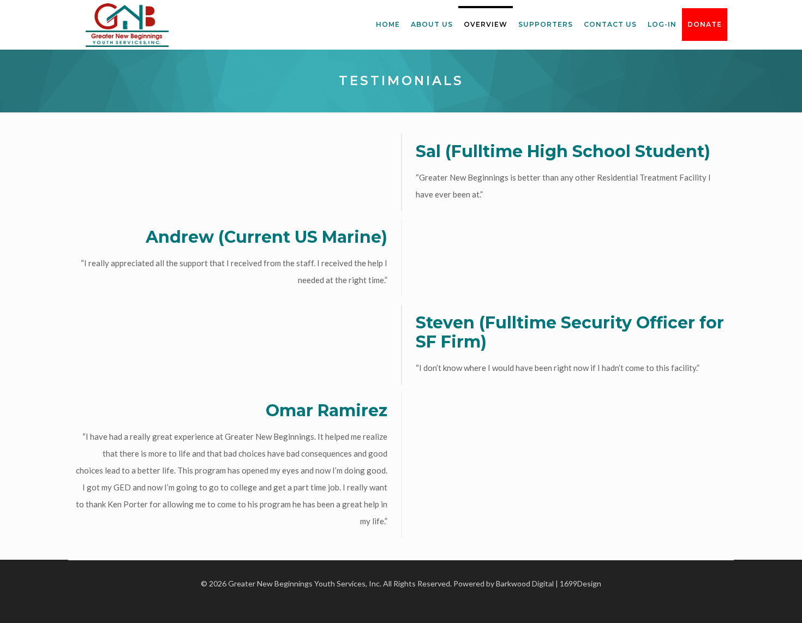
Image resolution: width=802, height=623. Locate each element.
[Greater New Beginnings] (127, 24)
